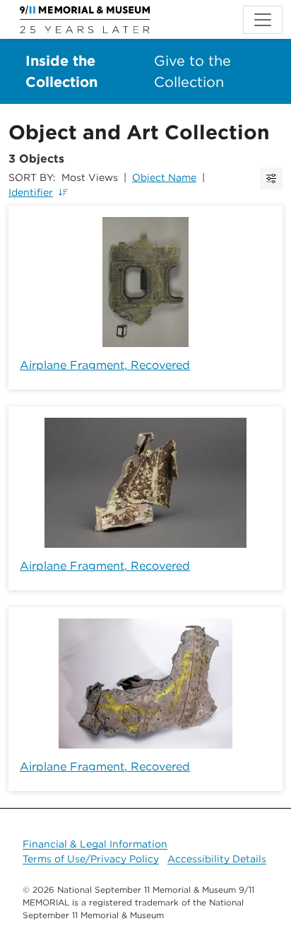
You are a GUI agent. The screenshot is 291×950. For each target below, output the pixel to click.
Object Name (164, 177)
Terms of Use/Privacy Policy (91, 858)
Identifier (30, 192)
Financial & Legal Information (95, 844)
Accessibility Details (216, 858)
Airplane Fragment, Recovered (105, 365)
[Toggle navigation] (263, 20)
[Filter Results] (271, 178)
